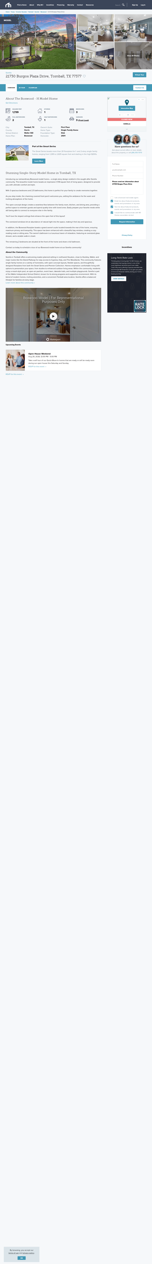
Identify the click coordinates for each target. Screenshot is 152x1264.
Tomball (30, 12)
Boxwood (43, 12)
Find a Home (21, 5)
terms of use (14, 1253)
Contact (80, 5)
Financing (60, 5)
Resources (90, 5)
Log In (143, 5)
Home (8, 12)
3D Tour (22, 88)
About (31, 5)
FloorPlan (33, 88)
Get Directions (12, 102)
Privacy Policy (127, 235)
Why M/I (40, 5)
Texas (13, 12)
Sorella (37, 12)
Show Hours (126, 129)
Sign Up (135, 5)
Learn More (38, 161)
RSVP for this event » (37, 366)
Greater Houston (21, 12)
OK (21, 1258)
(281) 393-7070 (136, 152)
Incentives (50, 5)
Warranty (70, 5)
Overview (11, 88)
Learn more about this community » (20, 282)
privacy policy (28, 1253)
